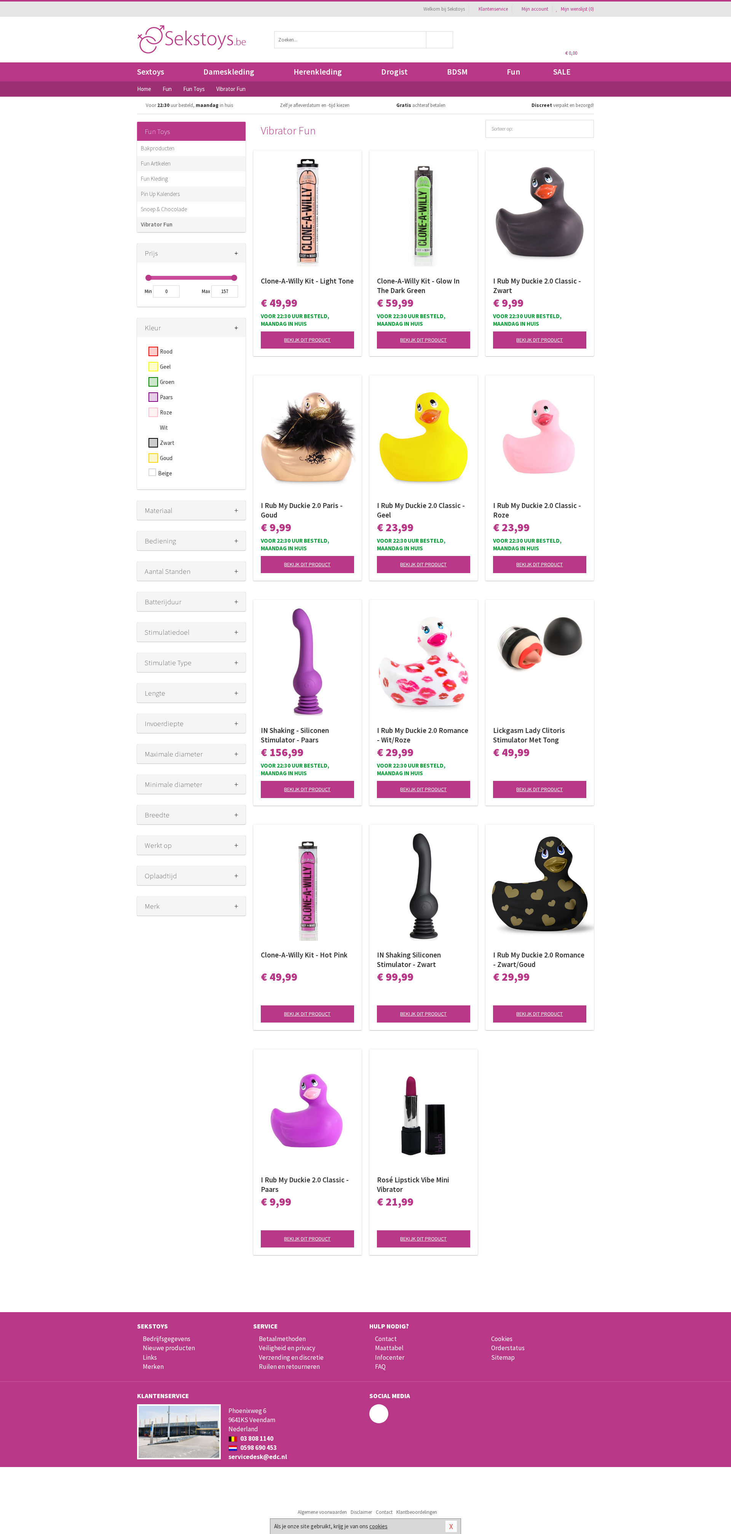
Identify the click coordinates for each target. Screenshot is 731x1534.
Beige (165, 473)
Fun (513, 72)
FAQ (380, 1366)
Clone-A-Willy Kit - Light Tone (307, 280)
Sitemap (503, 1357)
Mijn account (535, 9)
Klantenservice (493, 9)
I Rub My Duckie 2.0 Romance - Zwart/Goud (538, 959)
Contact (386, 1339)
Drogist (394, 72)
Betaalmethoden (282, 1339)
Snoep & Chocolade (164, 209)
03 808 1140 (256, 1438)
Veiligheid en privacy (287, 1348)
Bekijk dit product (307, 339)
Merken (153, 1366)
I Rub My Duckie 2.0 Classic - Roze (537, 510)
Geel (165, 366)
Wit (164, 427)
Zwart (167, 442)
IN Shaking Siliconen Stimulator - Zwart (409, 959)
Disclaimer (361, 1512)
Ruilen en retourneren (289, 1366)
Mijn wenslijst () (577, 9)
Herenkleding (318, 72)
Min (148, 291)
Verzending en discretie (291, 1357)
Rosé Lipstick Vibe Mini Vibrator (413, 1184)
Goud (166, 458)
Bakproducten (157, 148)
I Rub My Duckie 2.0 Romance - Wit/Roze (422, 735)
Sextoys (150, 72)
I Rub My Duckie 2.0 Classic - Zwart (537, 285)
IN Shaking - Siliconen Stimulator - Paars (295, 735)
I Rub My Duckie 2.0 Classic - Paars (305, 1184)
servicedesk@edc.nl (257, 1457)
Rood (166, 351)
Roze (166, 412)
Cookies (501, 1339)
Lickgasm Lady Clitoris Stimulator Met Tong (529, 735)
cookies (378, 1526)
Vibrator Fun (156, 224)
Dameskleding (228, 72)
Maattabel (389, 1348)
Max (206, 291)
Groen (167, 381)
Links (150, 1357)
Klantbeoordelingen (416, 1512)
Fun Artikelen (156, 163)
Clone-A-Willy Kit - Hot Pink (304, 954)
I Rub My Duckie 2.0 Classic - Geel (421, 510)
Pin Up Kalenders (160, 194)
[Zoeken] (439, 39)
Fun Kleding (154, 178)
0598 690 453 (258, 1447)
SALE (562, 72)
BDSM (457, 72)
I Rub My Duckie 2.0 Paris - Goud (302, 510)
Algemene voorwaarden (322, 1512)
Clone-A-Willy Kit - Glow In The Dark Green (418, 285)
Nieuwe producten (169, 1348)
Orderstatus (508, 1348)
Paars (166, 397)
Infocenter (389, 1357)
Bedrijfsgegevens (166, 1339)
